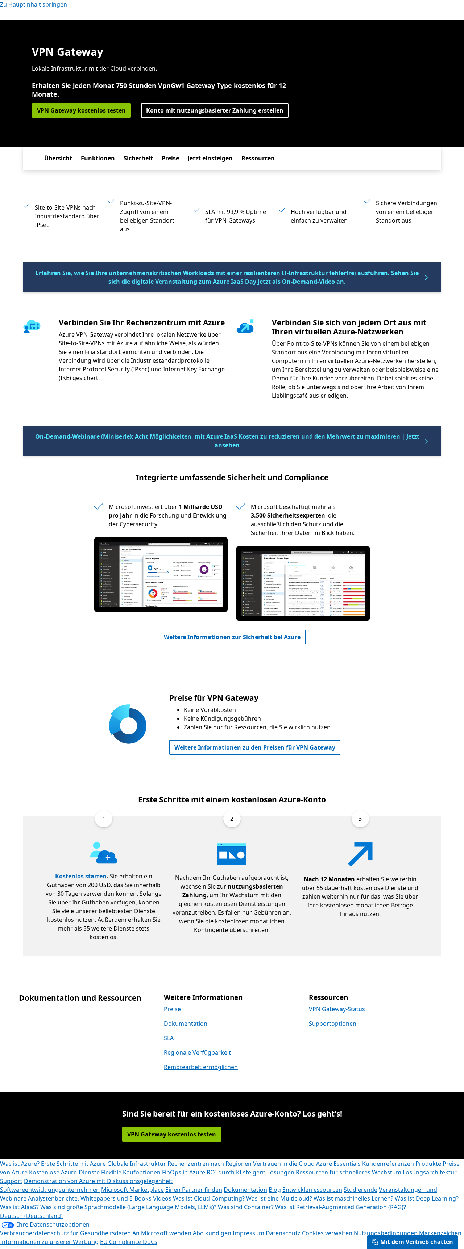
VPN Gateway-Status (337, 1009)
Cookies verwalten (327, 1233)
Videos (162, 1198)
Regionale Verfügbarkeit (197, 1052)
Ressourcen (258, 158)
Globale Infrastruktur (136, 1164)
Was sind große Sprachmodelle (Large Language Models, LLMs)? (128, 1207)
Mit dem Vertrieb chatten (416, 1242)
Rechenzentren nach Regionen (209, 1164)
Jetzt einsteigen (210, 158)
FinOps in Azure (183, 1172)
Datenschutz (283, 1233)
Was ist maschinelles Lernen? (353, 1198)
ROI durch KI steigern (236, 1172)
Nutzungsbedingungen (386, 1233)
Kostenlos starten (81, 876)
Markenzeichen (440, 1233)
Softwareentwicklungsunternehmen (50, 1190)
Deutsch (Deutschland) (31, 1216)
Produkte (428, 1164)
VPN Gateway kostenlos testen (81, 110)
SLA (169, 1038)
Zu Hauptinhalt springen (33, 4)
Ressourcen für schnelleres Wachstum (348, 1172)
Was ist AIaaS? (19, 1207)
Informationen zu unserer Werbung (49, 1242)
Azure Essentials (338, 1164)
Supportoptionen (332, 1024)
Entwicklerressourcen (312, 1190)
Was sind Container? (246, 1207)
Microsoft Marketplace (132, 1190)
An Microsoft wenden (161, 1233)
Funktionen (98, 158)
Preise (170, 158)
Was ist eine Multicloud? (279, 1198)
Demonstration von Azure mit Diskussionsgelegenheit (98, 1181)
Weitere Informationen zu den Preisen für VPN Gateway (254, 747)
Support (11, 1181)
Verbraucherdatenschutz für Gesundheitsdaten (65, 1233)
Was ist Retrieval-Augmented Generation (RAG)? (340, 1207)
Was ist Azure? (20, 1164)
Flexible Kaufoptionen (131, 1172)
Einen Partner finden (193, 1190)
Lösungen (280, 1172)
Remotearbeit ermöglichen (201, 1067)
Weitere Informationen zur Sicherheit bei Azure (232, 637)
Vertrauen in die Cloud (284, 1164)
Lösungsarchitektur (430, 1172)
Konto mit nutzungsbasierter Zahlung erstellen (214, 110)
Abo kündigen (212, 1233)
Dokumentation (185, 1024)
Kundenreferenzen (388, 1164)
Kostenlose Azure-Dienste (64, 1172)
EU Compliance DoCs (128, 1242)
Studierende (360, 1190)
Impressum (249, 1233)
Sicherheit (138, 158)
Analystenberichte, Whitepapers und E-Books (90, 1198)
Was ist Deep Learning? (427, 1198)
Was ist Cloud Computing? (209, 1198)
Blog (275, 1190)
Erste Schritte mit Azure (73, 1164)
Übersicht (58, 158)
